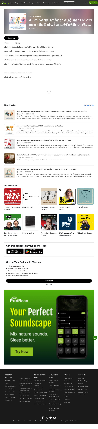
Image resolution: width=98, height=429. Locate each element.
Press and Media (83, 386)
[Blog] (50, 418)
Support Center (68, 378)
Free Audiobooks (39, 401)
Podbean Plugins (39, 398)
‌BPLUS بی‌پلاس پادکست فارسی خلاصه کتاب (66, 234)
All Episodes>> (89, 105)
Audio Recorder (9, 394)
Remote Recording (10, 397)
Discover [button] (57, 3)
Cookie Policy (28, 421)
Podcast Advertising (40, 380)
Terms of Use (39, 421)
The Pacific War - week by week (12, 208)
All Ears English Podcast (85, 233)
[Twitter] (47, 418)
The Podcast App (10, 392)
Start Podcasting (25, 378)
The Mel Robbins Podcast (64, 208)
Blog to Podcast (24, 395)
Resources (67, 399)
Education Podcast (25, 401)
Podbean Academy (69, 389)
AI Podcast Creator (25, 393)
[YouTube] (54, 418)
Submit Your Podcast (40, 392)
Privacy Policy (17, 421)
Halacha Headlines (28, 233)
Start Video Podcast (26, 381)
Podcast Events (68, 386)
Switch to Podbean (40, 395)
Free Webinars (68, 383)
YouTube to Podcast (26, 398)
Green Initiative (82, 389)
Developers (67, 402)
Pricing (39, 3)
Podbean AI (8, 400)
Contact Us (81, 395)
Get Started (49, 280)
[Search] (73, 3)
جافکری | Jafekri (82, 207)
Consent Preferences (52, 421)
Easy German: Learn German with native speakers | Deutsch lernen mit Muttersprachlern (10, 234)
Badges (66, 396)
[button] (15, 3)
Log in (86, 3)
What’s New (67, 381)
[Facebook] (43, 418)
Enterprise (32, 3)
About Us (81, 378)
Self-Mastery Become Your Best (48, 208)
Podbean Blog (82, 381)
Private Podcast (9, 389)
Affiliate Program (83, 392)
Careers (80, 383)
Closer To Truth (27, 207)
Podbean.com (80, 421)
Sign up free (93, 3)
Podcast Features (10, 380)
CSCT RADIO (35, 16)
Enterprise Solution (10, 386)
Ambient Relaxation (40, 404)
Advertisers (24, 3)
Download (11, 38)
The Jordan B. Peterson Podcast (48, 234)
